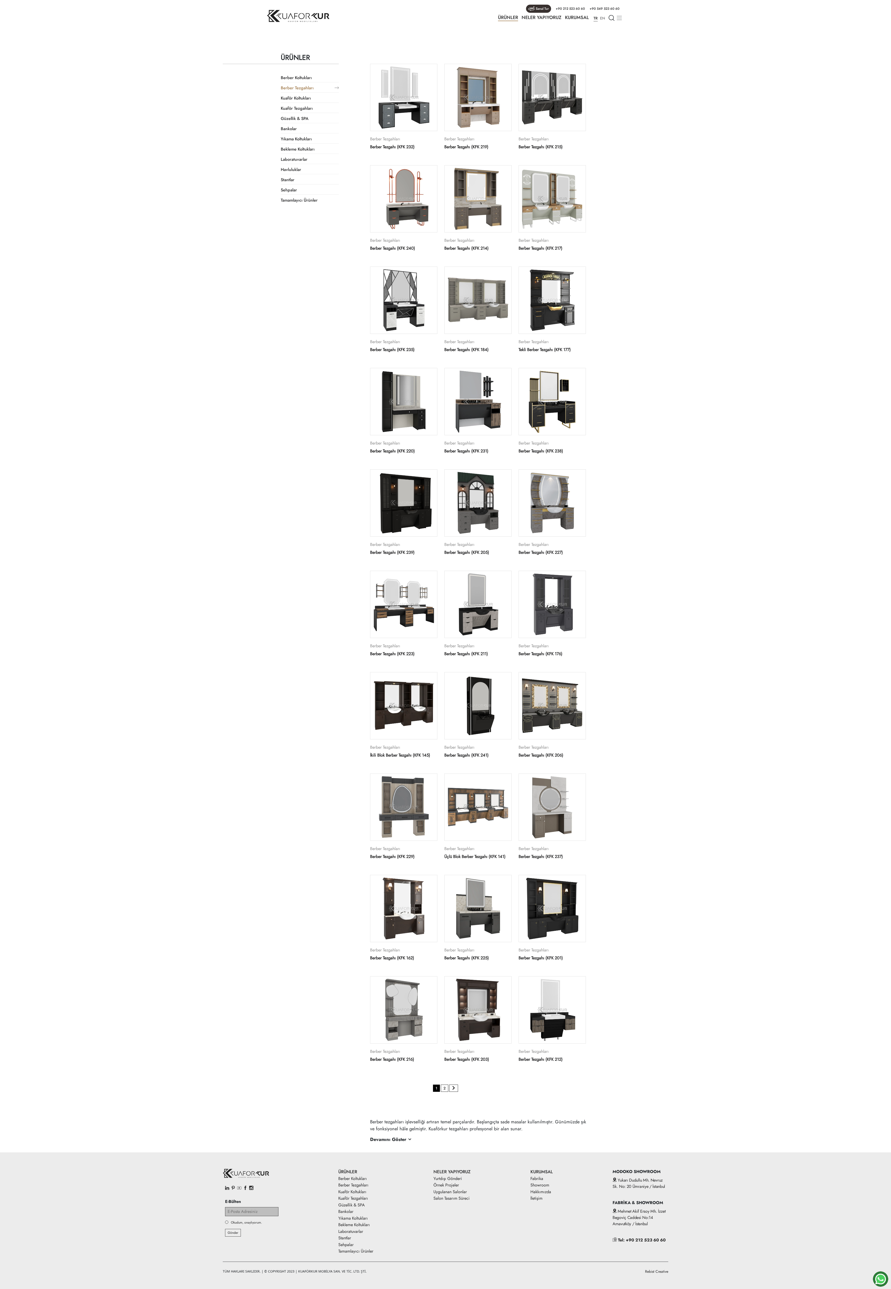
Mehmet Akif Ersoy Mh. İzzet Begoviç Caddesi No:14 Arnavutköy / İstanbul (639, 1217)
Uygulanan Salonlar (450, 1192)
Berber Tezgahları (297, 88)
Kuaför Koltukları (296, 98)
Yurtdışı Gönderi (447, 1179)
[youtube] (239, 1188)
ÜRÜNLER (508, 17)
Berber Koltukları (296, 78)
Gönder (233, 1232)
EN (602, 18)
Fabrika (536, 1179)
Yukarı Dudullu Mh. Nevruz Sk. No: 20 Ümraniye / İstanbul (639, 1183)
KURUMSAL (577, 17)
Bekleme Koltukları (298, 149)
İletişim (536, 1198)
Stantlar (287, 180)
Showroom (539, 1185)
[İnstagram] (251, 1188)
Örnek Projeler (446, 1185)
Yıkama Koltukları (296, 139)
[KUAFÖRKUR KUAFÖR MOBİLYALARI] (298, 16)
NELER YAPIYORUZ (542, 17)
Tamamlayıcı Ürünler (299, 200)
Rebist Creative (656, 1271)
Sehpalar (289, 190)
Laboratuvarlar (294, 159)
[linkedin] (227, 1188)
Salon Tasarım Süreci (451, 1198)
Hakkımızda (540, 1192)
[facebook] (245, 1188)
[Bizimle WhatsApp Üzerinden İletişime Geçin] (880, 1279)
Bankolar (289, 129)
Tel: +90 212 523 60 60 (641, 1240)
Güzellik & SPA (294, 119)
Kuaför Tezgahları (297, 108)
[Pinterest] (233, 1188)
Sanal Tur (542, 8)
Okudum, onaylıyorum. (246, 1222)
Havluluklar (291, 170)
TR (596, 18)
